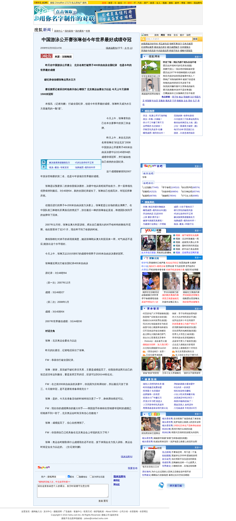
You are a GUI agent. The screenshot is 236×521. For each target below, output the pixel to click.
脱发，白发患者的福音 (184, 133)
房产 (146, 3)
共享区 (145, 269)
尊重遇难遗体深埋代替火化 (155, 408)
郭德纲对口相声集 (157, 263)
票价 (190, 100)
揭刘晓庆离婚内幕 (170, 295)
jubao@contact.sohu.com (96, 518)
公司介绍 (124, 511)
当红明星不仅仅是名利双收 (184, 459)
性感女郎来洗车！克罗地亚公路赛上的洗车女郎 (175, 441)
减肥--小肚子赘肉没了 (184, 207)
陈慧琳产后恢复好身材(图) (155, 317)
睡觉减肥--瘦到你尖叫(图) (155, 210)
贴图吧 (146, 196)
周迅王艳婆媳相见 (170, 298)
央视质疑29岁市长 (149, 43)
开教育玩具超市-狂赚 (152, 129)
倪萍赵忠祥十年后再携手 (183, 320)
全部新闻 (134, 511)
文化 (185, 100)
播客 (171, 3)
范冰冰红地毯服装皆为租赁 (155, 324)
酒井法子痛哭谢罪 (192, 373)
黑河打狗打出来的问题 (182, 429)
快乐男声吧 (187, 187)
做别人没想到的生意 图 (153, 384)
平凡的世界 (180, 266)
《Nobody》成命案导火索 (155, 341)
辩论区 (117, 484)
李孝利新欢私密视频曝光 (183, 337)
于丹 (174, 100)
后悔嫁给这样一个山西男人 (184, 462)
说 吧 (159, 166)
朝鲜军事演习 (175, 43)
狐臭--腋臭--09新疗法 (184, 224)
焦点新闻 (166, 452)
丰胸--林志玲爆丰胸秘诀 (154, 207)
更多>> (198, 57)
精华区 (117, 480)
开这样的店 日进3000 (153, 214)
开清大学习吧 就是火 (152, 401)
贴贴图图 (166, 455)
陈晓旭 (180, 100)
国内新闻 (69, 31)
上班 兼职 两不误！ (152, 217)
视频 (165, 3)
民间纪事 (166, 429)
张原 (165, 86)
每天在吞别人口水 (151, 467)
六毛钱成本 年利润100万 (185, 408)
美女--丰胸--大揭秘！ (152, 119)
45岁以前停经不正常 (183, 214)
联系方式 (88, 511)
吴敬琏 (162, 100)
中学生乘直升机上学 (150, 76)
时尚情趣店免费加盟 (152, 387)
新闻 (156, 35)
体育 (110, 3)
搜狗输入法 (36, 511)
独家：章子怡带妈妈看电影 (184, 313)
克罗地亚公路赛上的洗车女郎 (187, 422)
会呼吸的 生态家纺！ (152, 126)
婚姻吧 (165, 196)
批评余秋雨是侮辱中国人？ (182, 76)
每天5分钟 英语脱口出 (184, 129)
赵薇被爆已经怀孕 (150, 295)
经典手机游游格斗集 (175, 269)
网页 (163, 35)
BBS (189, 3)
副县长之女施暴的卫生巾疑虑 (181, 93)
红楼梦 (193, 263)
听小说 (145, 266)
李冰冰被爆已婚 (171, 292)
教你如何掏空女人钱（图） (186, 122)
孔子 (195, 100)
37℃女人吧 (187, 196)
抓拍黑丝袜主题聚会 (150, 433)
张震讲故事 (184, 263)
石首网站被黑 (147, 47)
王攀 (165, 93)
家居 (152, 3)
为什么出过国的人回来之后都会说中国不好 (171, 471)
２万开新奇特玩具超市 (153, 404)
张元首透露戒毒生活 (184, 351)
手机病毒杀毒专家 (157, 269)
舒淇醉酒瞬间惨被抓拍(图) (184, 327)
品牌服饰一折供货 (151, 394)
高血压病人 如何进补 (183, 404)
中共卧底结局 (162, 50)
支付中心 (48, 511)
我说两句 (198, 3)
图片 (182, 35)
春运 (181, 97)
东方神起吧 (187, 191)
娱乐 (120, 3)
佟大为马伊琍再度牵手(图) (184, 317)
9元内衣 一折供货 (182, 387)
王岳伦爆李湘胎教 (154, 355)
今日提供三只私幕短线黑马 (186, 119)
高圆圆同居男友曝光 (150, 94)
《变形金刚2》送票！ (156, 351)
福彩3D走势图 (191, 269)
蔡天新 (166, 90)
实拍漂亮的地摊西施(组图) (184, 331)
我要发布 (133, 468)
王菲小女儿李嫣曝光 (171, 373)
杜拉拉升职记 (172, 263)
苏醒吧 (146, 191)
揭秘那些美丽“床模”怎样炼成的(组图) (170, 438)
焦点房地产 (77, 3)
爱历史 (166, 65)
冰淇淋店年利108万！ (184, 398)
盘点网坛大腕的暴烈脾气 (154, 334)
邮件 (177, 3)
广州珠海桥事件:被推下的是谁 (181, 79)
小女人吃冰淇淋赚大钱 (184, 394)
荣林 (165, 79)
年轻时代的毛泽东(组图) (181, 65)
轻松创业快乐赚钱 (182, 391)
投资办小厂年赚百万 (152, 398)
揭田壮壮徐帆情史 (151, 292)
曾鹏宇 (166, 69)
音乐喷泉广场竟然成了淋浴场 (187, 418)
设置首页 (25, 511)
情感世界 (166, 462)
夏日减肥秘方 (173, 47)
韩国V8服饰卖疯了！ (183, 401)
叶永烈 (155, 100)
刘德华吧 (166, 191)
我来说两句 (111, 48)
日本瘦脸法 (185, 47)
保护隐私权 (99, 511)
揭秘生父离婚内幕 (191, 292)
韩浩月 (166, 76)
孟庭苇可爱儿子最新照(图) (184, 341)
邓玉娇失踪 (164, 43)
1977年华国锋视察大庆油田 (182, 72)
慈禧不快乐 (174, 50)
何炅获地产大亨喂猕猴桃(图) (156, 313)
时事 (88, 31)
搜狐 (52, 3)
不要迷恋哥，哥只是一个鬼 (184, 452)
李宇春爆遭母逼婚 (150, 298)
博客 (183, 3)
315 (192, 97)
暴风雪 (168, 100)
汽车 (140, 3)
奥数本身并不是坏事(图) (181, 90)
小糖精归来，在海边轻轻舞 (184, 466)
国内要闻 (79, 31)
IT (135, 3)
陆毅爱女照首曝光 (191, 298)
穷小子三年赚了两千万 (153, 122)
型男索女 (166, 466)
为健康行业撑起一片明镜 (154, 224)
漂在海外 (146, 471)
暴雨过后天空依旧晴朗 (179, 475)
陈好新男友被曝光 (191, 302)
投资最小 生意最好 (151, 391)
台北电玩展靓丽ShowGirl (154, 348)
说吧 (188, 35)
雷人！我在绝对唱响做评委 (182, 69)
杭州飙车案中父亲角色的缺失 (181, 86)
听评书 (145, 263)
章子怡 (175, 97)
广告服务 (68, 511)
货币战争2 (190, 266)
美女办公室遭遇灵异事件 (154, 337)
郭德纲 (186, 97)
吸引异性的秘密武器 (183, 210)
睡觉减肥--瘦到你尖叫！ (154, 133)
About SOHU (112, 511)
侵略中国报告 (186, 50)
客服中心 (78, 511)
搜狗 (84, 3)
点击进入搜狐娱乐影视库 (183, 344)
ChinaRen (59, 3)
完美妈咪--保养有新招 (184, 115)
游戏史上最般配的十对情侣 (184, 348)
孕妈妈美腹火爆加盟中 (184, 384)
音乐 (176, 35)
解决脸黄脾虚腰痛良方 (184, 217)
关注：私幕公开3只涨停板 (155, 115)
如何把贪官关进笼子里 (180, 83)
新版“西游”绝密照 (151, 373)
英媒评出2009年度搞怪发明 (184, 455)
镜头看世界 (167, 418)
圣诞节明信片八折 (150, 302)
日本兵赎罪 (187, 43)
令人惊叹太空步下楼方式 (186, 355)
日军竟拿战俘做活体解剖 (154, 331)
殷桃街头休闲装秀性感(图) (155, 320)
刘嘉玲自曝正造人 (170, 302)
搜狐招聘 (58, 511)
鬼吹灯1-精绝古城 (157, 266)
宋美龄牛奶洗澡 (148, 50)
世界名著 (170, 266)
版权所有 (114, 515)
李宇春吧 (166, 187)
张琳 (144, 177)
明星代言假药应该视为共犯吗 (185, 432)
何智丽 (148, 100)
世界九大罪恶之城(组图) (183, 334)
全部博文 (144, 511)
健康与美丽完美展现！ (153, 220)
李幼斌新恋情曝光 (191, 295)
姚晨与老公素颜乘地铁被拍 (155, 327)
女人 (158, 3)
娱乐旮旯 (166, 459)
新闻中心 (58, 31)
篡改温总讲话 (160, 47)
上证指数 (147, 187)
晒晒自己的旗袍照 (160, 475)
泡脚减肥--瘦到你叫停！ (185, 220)
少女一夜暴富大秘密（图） (186, 126)
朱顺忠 (166, 83)
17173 (68, 3)
